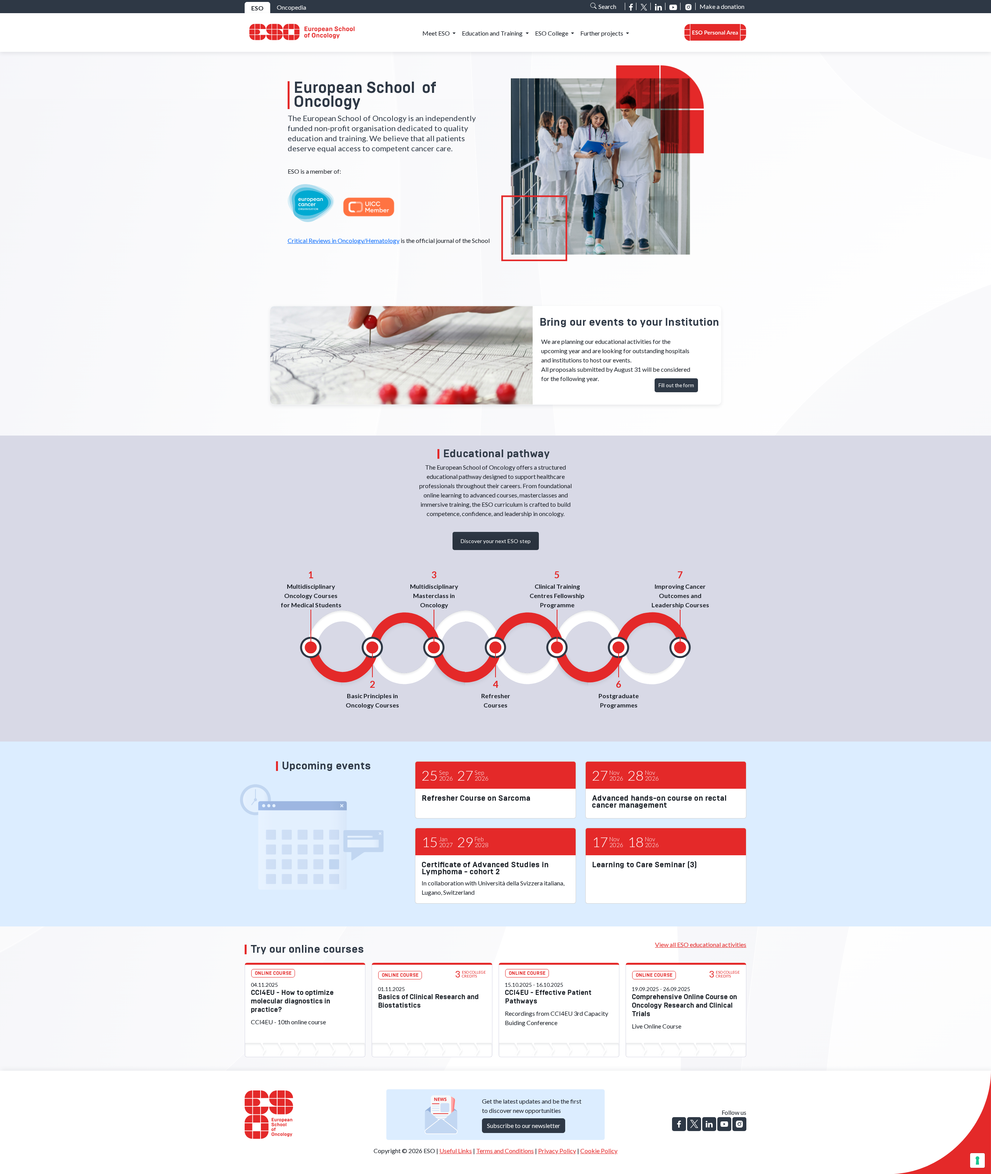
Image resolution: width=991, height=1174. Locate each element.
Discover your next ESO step (496, 541)
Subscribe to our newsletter (523, 1125)
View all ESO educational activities (700, 944)
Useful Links (455, 1150)
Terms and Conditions (505, 1150)
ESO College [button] (552, 33)
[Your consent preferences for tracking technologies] (977, 1160)
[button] (715, 32)
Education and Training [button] (493, 33)
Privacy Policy (557, 1150)
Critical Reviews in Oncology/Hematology (343, 240)
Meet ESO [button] (436, 33)
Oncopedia (291, 7)
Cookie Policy (598, 1150)
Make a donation (722, 6)
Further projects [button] (602, 33)
